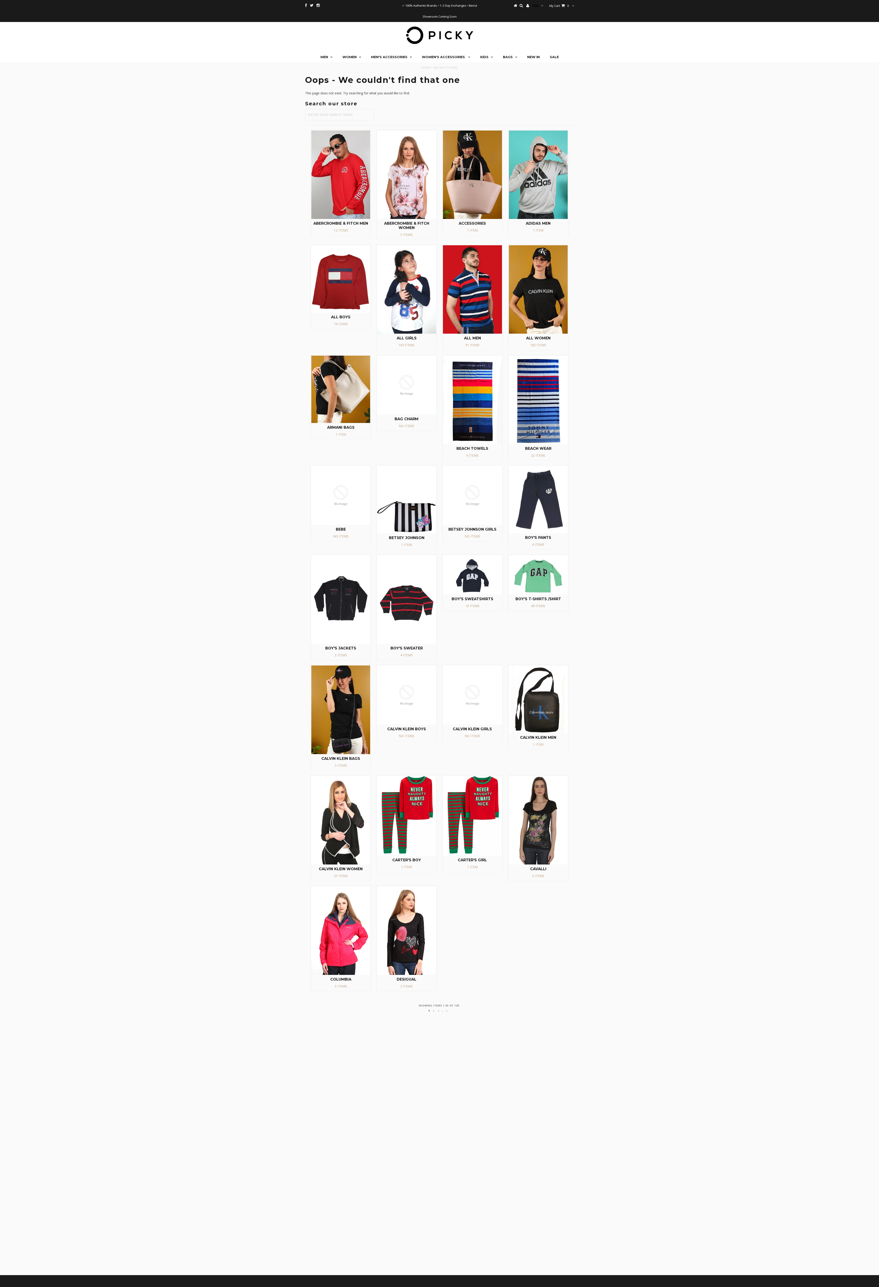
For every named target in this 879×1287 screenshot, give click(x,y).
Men (324, 57)
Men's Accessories (389, 57)
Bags (508, 57)
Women (349, 57)
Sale (554, 57)
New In (533, 57)
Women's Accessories (444, 57)
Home (425, 68)
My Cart (559, 6)
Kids (484, 57)
